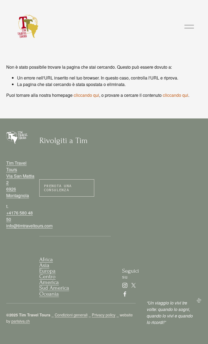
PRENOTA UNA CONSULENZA (58, 188)
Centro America (49, 279)
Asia (44, 265)
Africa (46, 259)
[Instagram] (125, 285)
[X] (133, 285)
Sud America (54, 288)
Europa (47, 271)
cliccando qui (86, 95)
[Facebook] (125, 294)
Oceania (49, 294)
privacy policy (140, 179)
